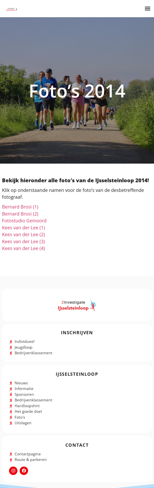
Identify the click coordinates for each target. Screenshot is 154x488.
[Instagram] (13, 471)
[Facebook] (24, 471)
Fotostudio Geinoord (24, 220)
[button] (147, 8)
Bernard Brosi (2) (20, 214)
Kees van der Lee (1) (23, 227)
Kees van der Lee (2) (23, 234)
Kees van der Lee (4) (23, 248)
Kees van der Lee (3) (23, 241)
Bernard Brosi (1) (20, 207)
